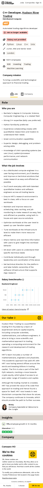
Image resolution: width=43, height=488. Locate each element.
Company (28, 94)
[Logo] (7, 2)
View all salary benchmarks (14, 309)
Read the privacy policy (9, 478)
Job (16, 94)
